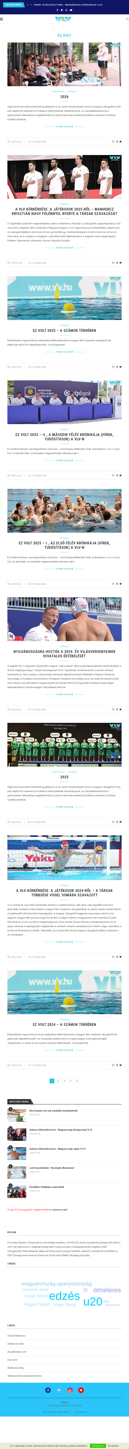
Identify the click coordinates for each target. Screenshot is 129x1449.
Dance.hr (12, 1359)
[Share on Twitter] (120, 141)
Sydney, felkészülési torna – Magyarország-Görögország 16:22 (60, 1129)
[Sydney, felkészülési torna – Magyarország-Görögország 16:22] (16, 1134)
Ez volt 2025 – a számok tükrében (64, 330)
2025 (64, 777)
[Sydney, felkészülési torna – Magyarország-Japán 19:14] (16, 1153)
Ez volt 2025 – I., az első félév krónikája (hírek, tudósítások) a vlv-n (64, 545)
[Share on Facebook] (117, 141)
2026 (64, 97)
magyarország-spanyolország (57, 1284)
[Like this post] (113, 141)
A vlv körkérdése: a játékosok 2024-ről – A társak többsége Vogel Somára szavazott (64, 892)
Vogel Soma (64, 1304)
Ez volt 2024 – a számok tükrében (64, 1024)
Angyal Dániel (36, 1304)
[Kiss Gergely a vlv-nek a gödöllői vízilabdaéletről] (16, 1115)
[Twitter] (62, 10)
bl (85, 1290)
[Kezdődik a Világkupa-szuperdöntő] (16, 1191)
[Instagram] (66, 10)
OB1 (106, 1301)
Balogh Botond (112, 1305)
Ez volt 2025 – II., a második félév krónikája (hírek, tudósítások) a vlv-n (65, 436)
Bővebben (113, 1446)
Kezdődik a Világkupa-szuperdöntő (46, 1187)
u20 (93, 1301)
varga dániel (36, 1295)
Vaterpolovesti (15, 1343)
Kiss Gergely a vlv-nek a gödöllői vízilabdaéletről (53, 1110)
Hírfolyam (72, 91)
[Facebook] (57, 10)
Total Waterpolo (16, 1335)
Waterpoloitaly (15, 1367)
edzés (64, 1295)
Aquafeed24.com (17, 1351)
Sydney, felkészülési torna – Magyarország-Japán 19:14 (64, 5)
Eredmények (58, 91)
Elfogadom (98, 1446)
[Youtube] (71, 10)
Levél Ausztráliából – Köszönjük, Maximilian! (51, 1168)
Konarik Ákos (36, 1289)
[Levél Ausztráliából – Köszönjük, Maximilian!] (16, 1172)
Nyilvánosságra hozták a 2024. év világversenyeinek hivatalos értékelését (65, 653)
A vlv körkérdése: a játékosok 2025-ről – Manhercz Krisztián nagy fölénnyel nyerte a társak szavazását (64, 211)
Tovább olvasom (64, 127)
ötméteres (107, 1290)
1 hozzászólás (38, 957)
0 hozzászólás (38, 141)
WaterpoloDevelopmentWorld (24, 1375)
